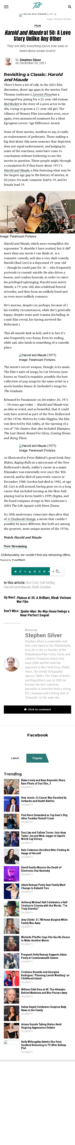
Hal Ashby (47, 583)
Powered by (6, 560)
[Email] (33, 571)
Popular (37, 758)
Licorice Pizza (42, 94)
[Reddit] (23, 571)
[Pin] (42, 571)
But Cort (32, 583)
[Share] (13, 571)
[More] (47, 571)
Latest (15, 758)
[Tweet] (18, 571)
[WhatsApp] (37, 571)
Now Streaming (15, 546)
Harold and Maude (16, 170)
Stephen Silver (30, 60)
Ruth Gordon (41, 587)
